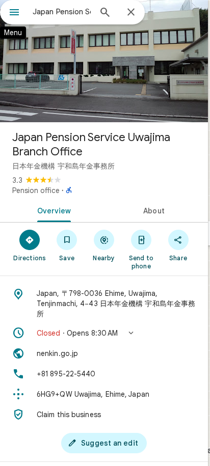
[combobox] (62, 12)
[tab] (52, 210)
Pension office (36, 190)
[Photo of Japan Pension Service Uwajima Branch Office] (104, 61)
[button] (104, 333)
